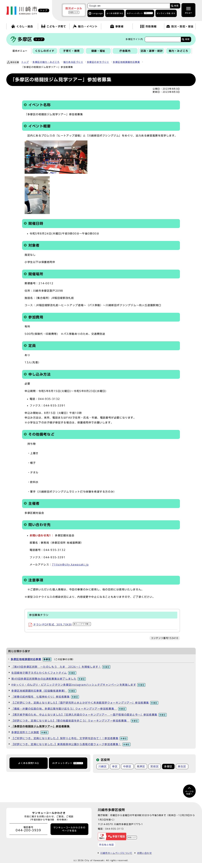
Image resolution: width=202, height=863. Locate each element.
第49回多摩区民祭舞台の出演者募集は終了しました (48, 678)
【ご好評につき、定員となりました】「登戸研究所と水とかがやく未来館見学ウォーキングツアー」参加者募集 (84, 702)
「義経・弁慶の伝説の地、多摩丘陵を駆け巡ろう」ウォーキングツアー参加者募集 (68, 708)
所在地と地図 (106, 844)
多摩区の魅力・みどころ (46, 62)
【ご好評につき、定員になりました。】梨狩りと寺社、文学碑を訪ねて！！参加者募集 (69, 738)
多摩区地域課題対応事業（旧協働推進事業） (43, 690)
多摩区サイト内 (134, 39)
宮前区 (154, 766)
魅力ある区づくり (73, 62)
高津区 (141, 766)
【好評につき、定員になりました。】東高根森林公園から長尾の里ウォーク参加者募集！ (70, 744)
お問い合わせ (144, 853)
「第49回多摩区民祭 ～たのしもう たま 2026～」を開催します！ (60, 667)
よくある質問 (115, 13)
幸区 (115, 766)
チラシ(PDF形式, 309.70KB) (61, 624)
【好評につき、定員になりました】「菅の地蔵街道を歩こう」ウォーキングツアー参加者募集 (74, 720)
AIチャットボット (139, 13)
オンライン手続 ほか (166, 13)
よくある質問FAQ (28, 763)
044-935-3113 (114, 829)
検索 (176, 6)
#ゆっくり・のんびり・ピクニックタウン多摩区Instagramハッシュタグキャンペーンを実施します (78, 684)
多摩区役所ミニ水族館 (29, 732)
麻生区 (182, 766)
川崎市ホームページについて (116, 853)
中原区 (127, 766)
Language (97, 13)
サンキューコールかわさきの (69, 829)
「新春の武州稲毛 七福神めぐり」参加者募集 (44, 696)
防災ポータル (73, 10)
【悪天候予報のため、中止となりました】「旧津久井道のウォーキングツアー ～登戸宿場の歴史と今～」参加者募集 (88, 714)
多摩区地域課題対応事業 (126, 62)
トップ (25, 62)
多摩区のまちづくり (98, 62)
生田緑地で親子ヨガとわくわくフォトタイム (43, 673)
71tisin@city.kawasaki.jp (70, 564)
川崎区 (102, 766)
